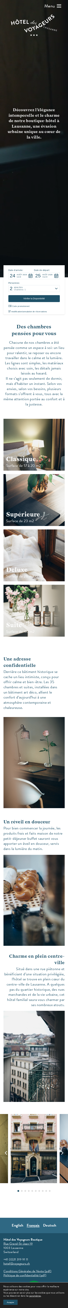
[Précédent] (6, 1153)
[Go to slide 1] (18, 1191)
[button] (52, 6)
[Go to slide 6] (36, 1191)
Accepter (10, 1302)
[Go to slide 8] (43, 1191)
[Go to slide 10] (50, 1191)
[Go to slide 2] (22, 1191)
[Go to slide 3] (25, 1191)
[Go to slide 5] (32, 1191)
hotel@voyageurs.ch (16, 1263)
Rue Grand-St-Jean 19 (18, 1243)
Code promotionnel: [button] (21, 306)
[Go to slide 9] (46, 1191)
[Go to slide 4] (29, 1191)
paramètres (35, 1295)
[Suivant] (61, 1153)
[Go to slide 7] (39, 1191)
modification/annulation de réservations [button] (29, 312)
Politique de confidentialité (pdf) (24, 1275)
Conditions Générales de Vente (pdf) (27, 1271)
